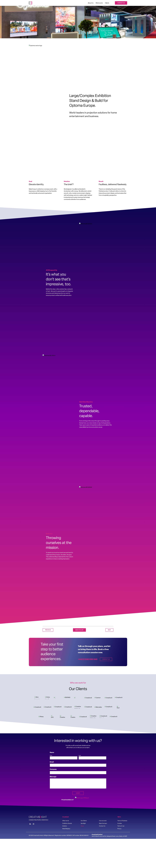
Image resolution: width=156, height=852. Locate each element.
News (82, 826)
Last (80, 755)
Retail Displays (66, 828)
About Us (90, 3)
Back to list (79, 630)
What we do (99, 3)
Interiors (64, 826)
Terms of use (120, 826)
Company (53, 769)
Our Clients (84, 821)
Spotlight (83, 823)
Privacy (119, 828)
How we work (102, 821)
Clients (107, 3)
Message (53, 777)
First (51, 755)
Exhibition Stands (67, 823)
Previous (48, 630)
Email (52, 762)
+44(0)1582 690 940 (87, 659)
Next (109, 630)
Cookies (119, 823)
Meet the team (103, 823)
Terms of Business (122, 821)
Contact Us (121, 2)
